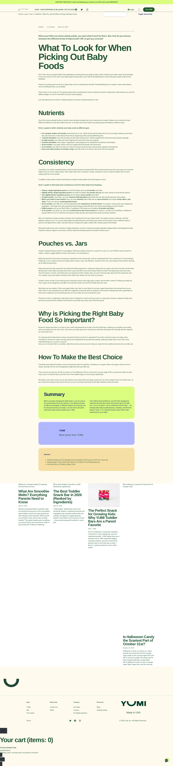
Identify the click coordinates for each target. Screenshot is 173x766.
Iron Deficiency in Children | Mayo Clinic (61, 464)
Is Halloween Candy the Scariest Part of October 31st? (138, 640)
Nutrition (41, 27)
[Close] (3, 730)
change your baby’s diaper (84, 223)
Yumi (50, 92)
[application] (167, 760)
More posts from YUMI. (71, 435)
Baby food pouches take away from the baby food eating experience (62, 268)
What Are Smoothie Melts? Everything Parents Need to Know (33, 496)
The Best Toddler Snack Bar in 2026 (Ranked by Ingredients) (67, 496)
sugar (92, 281)
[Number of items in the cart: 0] (139, 10)
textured (105, 199)
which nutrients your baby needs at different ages (70, 128)
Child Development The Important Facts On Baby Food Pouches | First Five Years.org (77, 460)
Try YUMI (148, 9)
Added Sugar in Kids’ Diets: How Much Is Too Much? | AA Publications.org (73, 462)
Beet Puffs (65, 208)
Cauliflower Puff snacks (79, 208)
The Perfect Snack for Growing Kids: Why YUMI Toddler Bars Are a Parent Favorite (102, 518)
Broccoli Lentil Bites (115, 210)
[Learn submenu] (64, 9)
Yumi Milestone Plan (79, 372)
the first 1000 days (100, 327)
